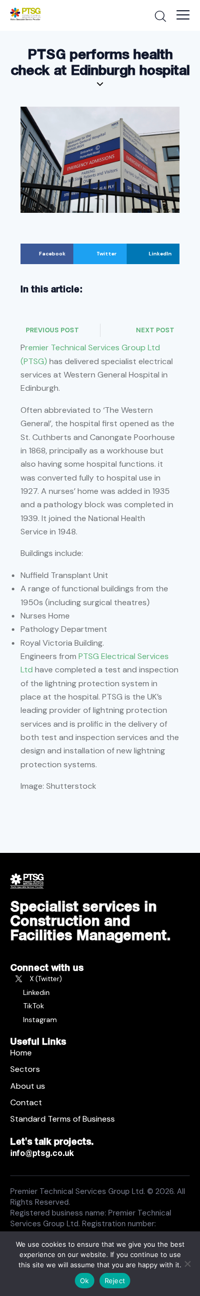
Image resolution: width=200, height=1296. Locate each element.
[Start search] (160, 16)
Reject (115, 1281)
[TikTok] (100, 1005)
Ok (84, 1281)
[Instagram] (100, 1019)
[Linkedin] (100, 992)
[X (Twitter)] (100, 979)
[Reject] (187, 1264)
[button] (47, 254)
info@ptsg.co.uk (42, 1153)
